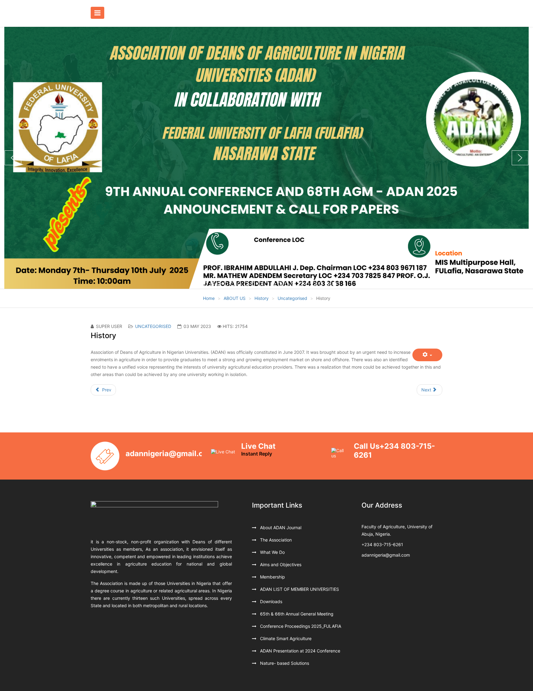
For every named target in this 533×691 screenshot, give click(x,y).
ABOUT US (235, 298)
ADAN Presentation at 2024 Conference (299, 650)
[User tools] (427, 355)
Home (209, 298)
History (261, 298)
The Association (275, 539)
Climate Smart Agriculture (285, 638)
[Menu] (99, 13)
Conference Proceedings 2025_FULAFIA (300, 626)
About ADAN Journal (280, 527)
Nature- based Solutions (284, 663)
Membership (272, 576)
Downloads (270, 601)
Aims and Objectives (280, 564)
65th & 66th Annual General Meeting (296, 613)
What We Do (272, 552)
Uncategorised (292, 298)
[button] (13, 157)
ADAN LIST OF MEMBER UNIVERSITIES (299, 589)
